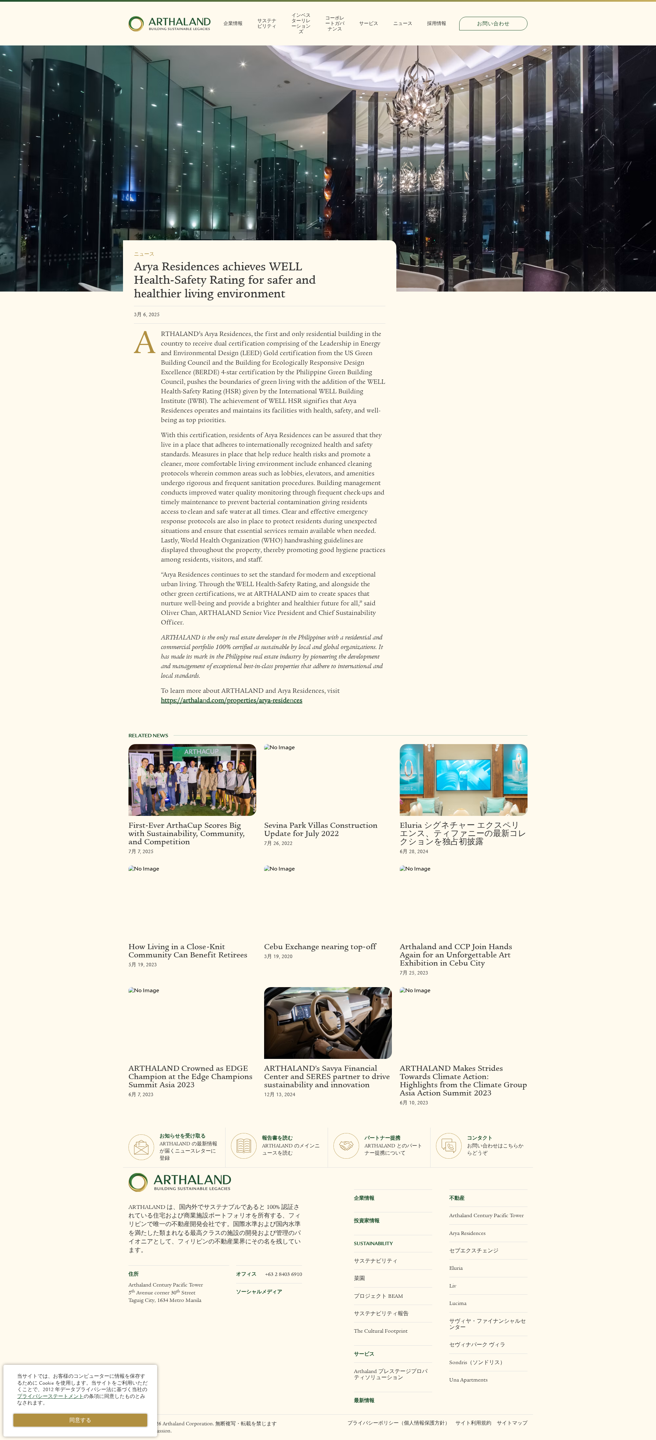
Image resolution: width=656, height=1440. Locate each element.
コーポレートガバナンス (334, 23)
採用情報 (436, 23)
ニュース (402, 23)
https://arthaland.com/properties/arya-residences (231, 700)
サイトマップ (512, 1423)
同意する (80, 1420)
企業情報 (233, 23)
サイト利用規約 (473, 1423)
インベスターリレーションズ (301, 24)
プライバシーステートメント (50, 1396)
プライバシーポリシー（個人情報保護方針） (398, 1423)
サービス (368, 23)
